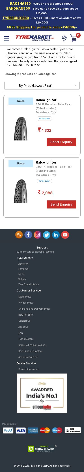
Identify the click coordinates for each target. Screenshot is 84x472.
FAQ (20, 333)
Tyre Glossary (25, 339)
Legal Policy (24, 296)
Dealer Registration (28, 369)
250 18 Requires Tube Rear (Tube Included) (53, 106)
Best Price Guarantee (30, 351)
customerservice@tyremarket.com (35, 251)
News (21, 274)
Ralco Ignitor (46, 100)
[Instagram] (37, 235)
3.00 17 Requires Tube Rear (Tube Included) (54, 168)
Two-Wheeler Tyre (46, 112)
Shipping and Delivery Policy (34, 308)
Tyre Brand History (28, 284)
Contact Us (24, 320)
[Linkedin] (56, 235)
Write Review (44, 118)
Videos (22, 279)
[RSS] (19, 235)
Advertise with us (27, 357)
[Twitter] (47, 235)
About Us (23, 326)
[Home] (34, 38)
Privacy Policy (25, 302)
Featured (23, 269)
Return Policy (25, 314)
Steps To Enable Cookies (31, 345)
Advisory (23, 263)
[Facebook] (28, 235)
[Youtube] (65, 235)
